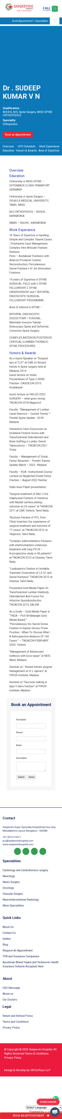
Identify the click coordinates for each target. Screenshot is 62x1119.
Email (19, 745)
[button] (55, 1112)
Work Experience (49, 146)
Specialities (41, 21)
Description (21, 758)
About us (8, 993)
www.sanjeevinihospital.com (18, 844)
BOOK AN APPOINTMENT (28, 1115)
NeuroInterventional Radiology (21, 899)
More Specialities (13, 905)
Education (8, 150)
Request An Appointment (18, 950)
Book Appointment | (23, 21)
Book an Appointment (18, 134)
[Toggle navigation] (54, 20)
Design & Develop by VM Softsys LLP (27, 1070)
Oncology (8, 888)
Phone (19, 732)
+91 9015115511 (12, 837)
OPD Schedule (26, 146)
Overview (8, 146)
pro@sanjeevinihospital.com (18, 840)
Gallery (7, 938)
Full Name (21, 720)
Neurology (9, 876)
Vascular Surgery (13, 893)
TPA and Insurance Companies (21, 956)
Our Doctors (10, 999)
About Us (8, 927)
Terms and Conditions (16, 1021)
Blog (5, 944)
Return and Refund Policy (18, 1015)
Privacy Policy (11, 1027)
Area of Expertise (48, 150)
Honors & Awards (26, 150)
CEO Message (11, 987)
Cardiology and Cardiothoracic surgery (25, 870)
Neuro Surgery (11, 882)
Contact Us (9, 932)
